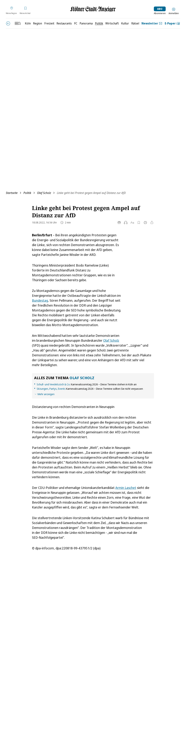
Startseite (12, 193)
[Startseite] (93, 9)
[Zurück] (8, 23)
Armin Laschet (125, 487)
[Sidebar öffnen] (17, 23)
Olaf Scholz (44, 193)
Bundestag (40, 300)
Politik (27, 193)
